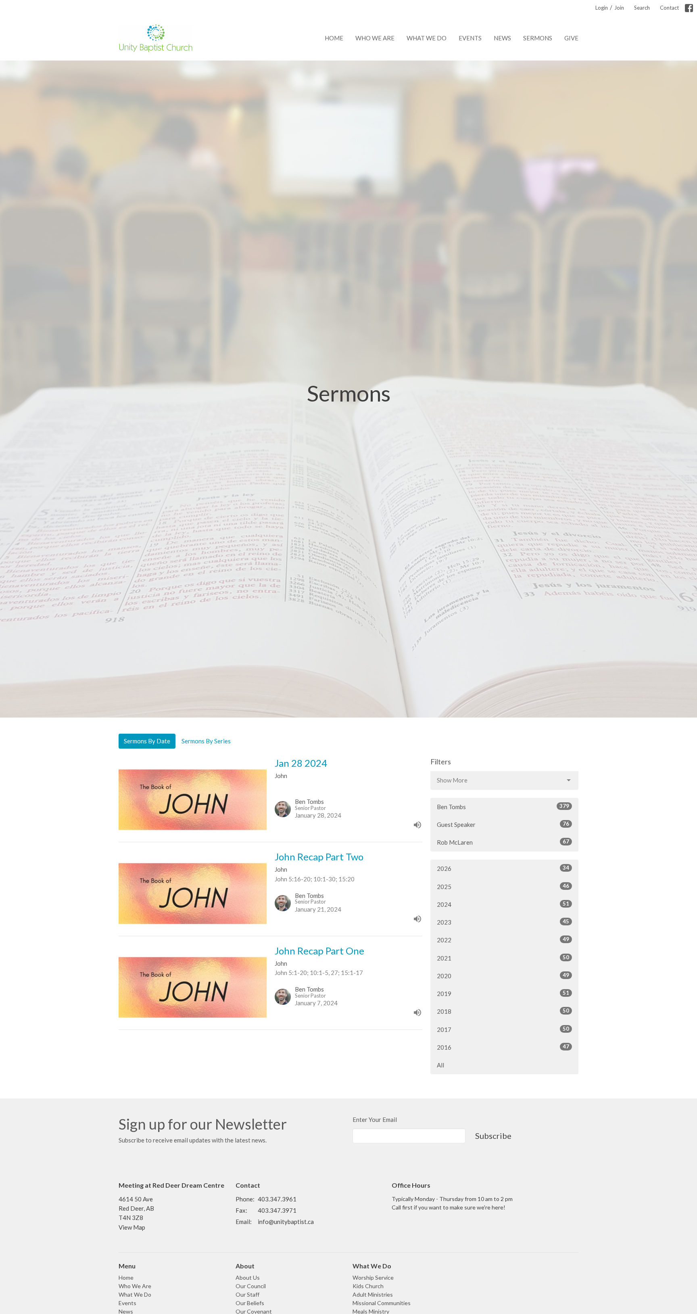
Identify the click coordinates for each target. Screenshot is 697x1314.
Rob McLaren (503, 842)
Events (470, 38)
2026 (503, 868)
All (440, 1065)
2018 (503, 1011)
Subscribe (493, 1135)
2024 (503, 904)
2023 (503, 922)
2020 (503, 975)
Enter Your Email (375, 1119)
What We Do (427, 38)
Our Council (251, 1286)
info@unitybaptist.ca (286, 1221)
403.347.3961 (277, 1199)
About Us (248, 1277)
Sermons (537, 38)
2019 (503, 993)
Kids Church (368, 1286)
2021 (503, 958)
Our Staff (247, 1294)
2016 (503, 1047)
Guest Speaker (503, 824)
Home (334, 38)
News (502, 38)
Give (571, 38)
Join (619, 7)
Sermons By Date (147, 741)
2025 (503, 886)
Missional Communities (382, 1302)
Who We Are (374, 38)
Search (642, 7)
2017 (503, 1029)
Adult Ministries (373, 1294)
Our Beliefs (250, 1302)
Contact (669, 7)
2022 (503, 940)
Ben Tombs (503, 806)
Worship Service (373, 1277)
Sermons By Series (206, 741)
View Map (132, 1227)
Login (601, 7)
